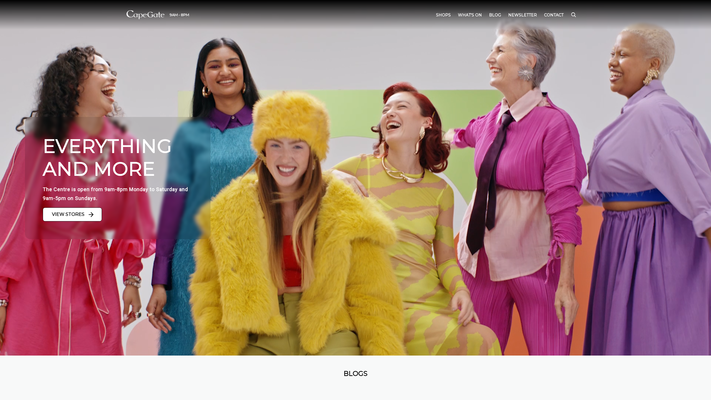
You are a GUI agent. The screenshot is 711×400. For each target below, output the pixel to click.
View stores (68, 214)
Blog (495, 15)
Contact (554, 15)
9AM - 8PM (179, 14)
